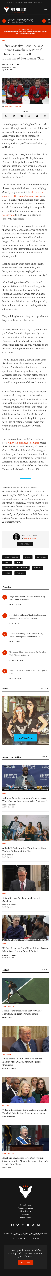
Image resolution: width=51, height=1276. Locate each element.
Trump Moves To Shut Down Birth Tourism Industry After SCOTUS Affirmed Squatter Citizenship (22, 1061)
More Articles (25, 544)
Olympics (37, 568)
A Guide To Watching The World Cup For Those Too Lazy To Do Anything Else (24, 849)
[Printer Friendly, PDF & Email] (45, 116)
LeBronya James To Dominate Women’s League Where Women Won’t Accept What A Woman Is (24, 799)
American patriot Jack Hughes (23, 442)
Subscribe (25, 1262)
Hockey (7, 562)
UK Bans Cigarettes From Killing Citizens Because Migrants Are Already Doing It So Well (25, 949)
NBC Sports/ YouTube (13, 106)
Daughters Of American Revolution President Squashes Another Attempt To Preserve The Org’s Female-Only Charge (25, 1161)
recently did (8, 214)
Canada (27, 557)
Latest (5, 969)
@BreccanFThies (30, 538)
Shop (5, 688)
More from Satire (11, 757)
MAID (18, 562)
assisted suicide (11, 557)
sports (7, 573)
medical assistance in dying (16, 568)
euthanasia (41, 557)
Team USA (20, 573)
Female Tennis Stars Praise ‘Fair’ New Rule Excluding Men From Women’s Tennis (22, 1012)
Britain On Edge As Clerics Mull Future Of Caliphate (21, 899)
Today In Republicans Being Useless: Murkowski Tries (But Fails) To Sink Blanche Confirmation (24, 1111)
